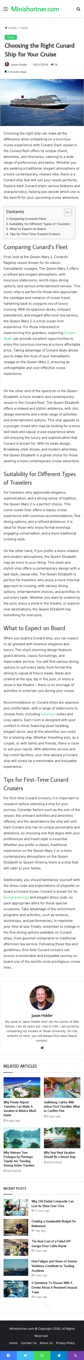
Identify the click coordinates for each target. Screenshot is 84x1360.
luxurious (48, 714)
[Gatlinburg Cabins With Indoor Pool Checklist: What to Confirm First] (62, 1087)
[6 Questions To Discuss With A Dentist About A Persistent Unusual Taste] (16, 1289)
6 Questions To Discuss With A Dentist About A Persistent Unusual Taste (54, 1287)
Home (12, 28)
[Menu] (5, 10)
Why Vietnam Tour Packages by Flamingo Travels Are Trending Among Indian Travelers (19, 1158)
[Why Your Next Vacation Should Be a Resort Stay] (62, 1137)
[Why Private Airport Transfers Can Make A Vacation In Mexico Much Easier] (22, 1087)
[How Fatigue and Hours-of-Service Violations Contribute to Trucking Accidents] (16, 1267)
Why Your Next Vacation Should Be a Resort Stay (59, 1154)
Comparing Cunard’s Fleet (28, 219)
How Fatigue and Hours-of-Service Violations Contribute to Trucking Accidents (54, 1266)
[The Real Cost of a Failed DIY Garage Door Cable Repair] (16, 1247)
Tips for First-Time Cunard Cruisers (35, 234)
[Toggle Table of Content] (66, 212)
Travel (24, 28)
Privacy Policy (65, 1343)
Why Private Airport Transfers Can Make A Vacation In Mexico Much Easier (20, 1108)
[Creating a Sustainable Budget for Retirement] (16, 1227)
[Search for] (78, 10)
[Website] (42, 1048)
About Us (46, 1343)
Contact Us (29, 1343)
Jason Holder (19, 64)
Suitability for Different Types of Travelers (40, 224)
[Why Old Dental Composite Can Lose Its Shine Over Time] (16, 1207)
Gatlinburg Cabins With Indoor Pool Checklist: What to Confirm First (62, 1106)
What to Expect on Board (28, 229)
